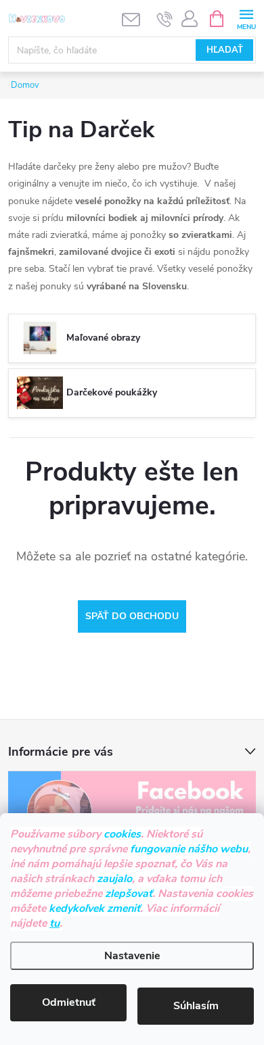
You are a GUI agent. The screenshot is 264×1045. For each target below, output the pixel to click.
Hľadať (224, 50)
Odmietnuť (68, 1002)
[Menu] (246, 18)
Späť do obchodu (132, 616)
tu (54, 923)
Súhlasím (196, 1005)
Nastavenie (132, 955)
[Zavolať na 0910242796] (164, 19)
